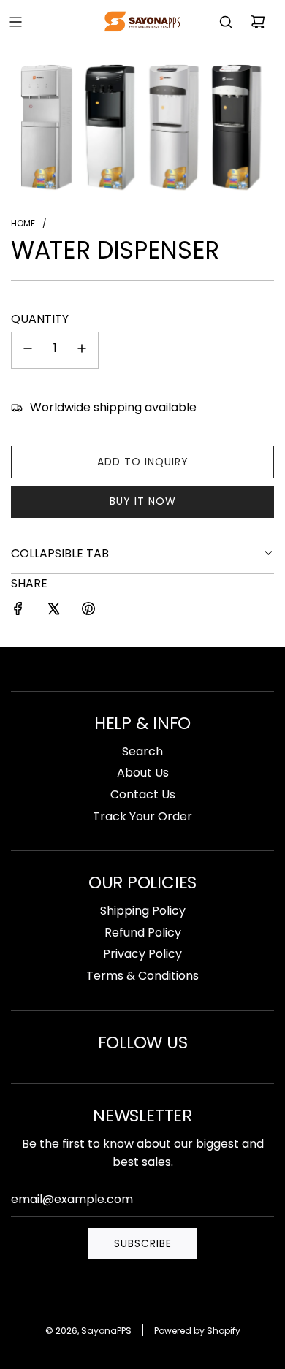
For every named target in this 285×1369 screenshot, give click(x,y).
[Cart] (258, 22)
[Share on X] (53, 611)
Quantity (40, 318)
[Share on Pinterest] (88, 611)
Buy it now (143, 501)
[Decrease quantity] (28, 350)
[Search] (226, 22)
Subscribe (143, 1243)
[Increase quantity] (82, 350)
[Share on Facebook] (18, 611)
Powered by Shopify (197, 1330)
